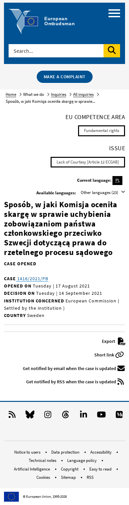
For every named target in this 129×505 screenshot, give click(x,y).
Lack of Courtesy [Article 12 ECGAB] (88, 162)
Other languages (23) (100, 192)
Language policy (82, 460)
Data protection (65, 452)
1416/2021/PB (32, 279)
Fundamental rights (101, 130)
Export (109, 341)
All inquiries (83, 94)
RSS (90, 477)
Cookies (43, 477)
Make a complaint (65, 77)
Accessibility (101, 452)
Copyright (70, 469)
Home (11, 94)
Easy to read (100, 469)
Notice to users (27, 452)
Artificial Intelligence (32, 469)
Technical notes (43, 460)
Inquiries (58, 94)
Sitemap (69, 477)
